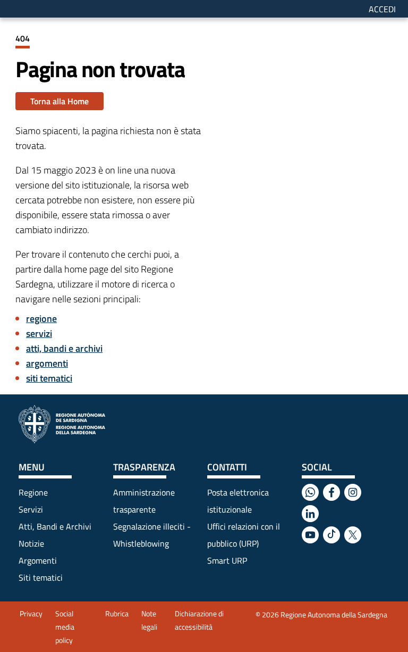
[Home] (62, 424)
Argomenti (38, 560)
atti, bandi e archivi (64, 348)
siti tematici (49, 378)
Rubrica (117, 613)
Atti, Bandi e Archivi (55, 526)
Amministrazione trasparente (144, 501)
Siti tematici (41, 577)
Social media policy (64, 627)
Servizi (31, 509)
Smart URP (227, 560)
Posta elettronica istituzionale (238, 501)
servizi (39, 333)
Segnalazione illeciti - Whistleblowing (152, 535)
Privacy (31, 613)
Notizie (31, 543)
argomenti (47, 363)
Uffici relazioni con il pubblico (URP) (243, 535)
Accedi (382, 9)
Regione (33, 492)
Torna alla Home (59, 101)
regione (41, 318)
